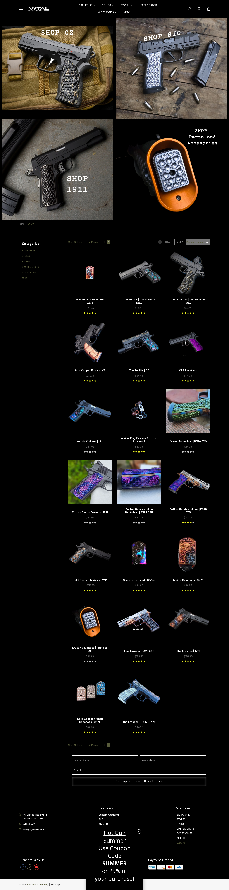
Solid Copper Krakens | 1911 (90, 580)
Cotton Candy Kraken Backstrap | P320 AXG (139, 511)
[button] (57, 68)
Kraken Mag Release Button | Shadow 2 (139, 440)
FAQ (101, 819)
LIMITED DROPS (148, 5)
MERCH (127, 12)
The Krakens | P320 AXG (139, 651)
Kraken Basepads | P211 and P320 (90, 649)
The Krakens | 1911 (188, 651)
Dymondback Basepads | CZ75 (89, 301)
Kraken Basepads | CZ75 (188, 580)
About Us (104, 824)
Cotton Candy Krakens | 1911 (90, 512)
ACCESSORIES (105, 12)
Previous (95, 242)
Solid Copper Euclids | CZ (90, 370)
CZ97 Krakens (188, 370)
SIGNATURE (85, 5)
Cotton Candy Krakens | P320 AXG (188, 511)
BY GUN (124, 5)
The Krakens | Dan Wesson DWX (188, 301)
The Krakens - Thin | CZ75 (139, 721)
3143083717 (29, 824)
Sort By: (180, 242)
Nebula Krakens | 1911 (89, 441)
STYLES (106, 5)
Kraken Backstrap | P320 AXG (188, 441)
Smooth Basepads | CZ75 (139, 580)
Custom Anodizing (109, 814)
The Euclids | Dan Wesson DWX (139, 301)
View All (181, 842)
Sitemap (55, 884)
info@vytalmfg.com (34, 829)
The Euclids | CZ (139, 370)
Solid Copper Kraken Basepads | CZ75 (90, 720)
